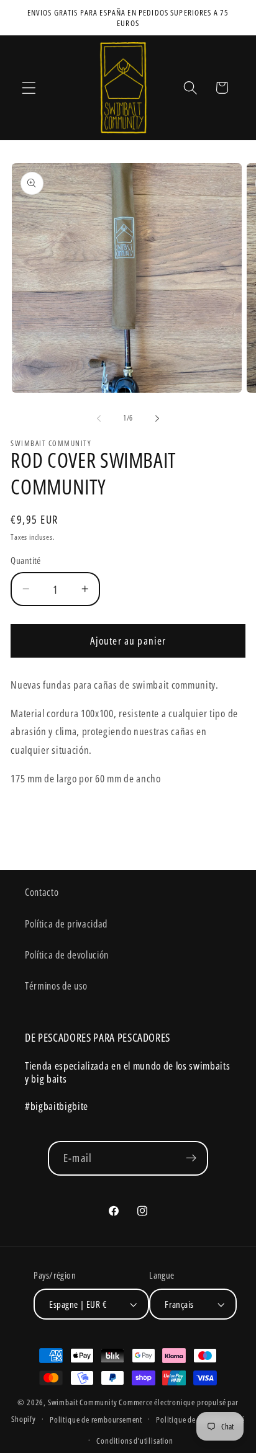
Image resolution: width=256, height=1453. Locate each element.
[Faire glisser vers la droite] (157, 418)
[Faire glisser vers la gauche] (98, 418)
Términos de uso (56, 986)
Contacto (42, 892)
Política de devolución (67, 955)
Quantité (26, 560)
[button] (29, 88)
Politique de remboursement (96, 1419)
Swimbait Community (82, 1402)
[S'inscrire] (191, 1158)
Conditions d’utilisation (134, 1440)
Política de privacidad (66, 924)
